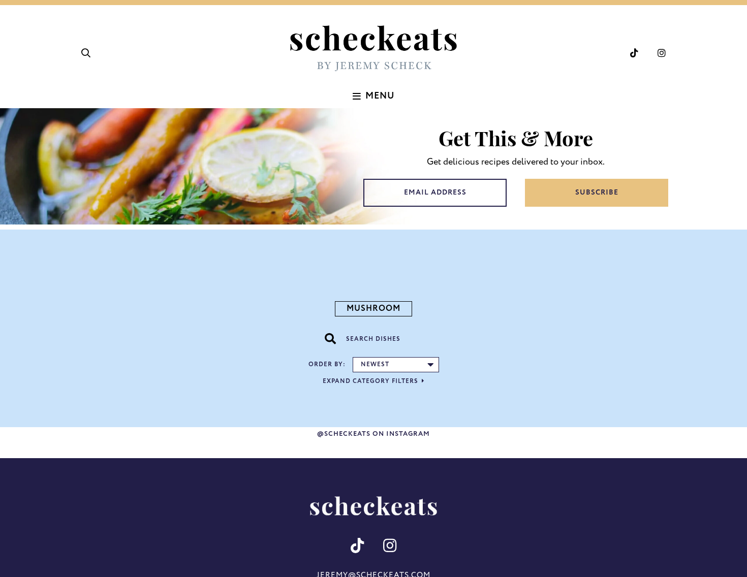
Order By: (327, 364)
